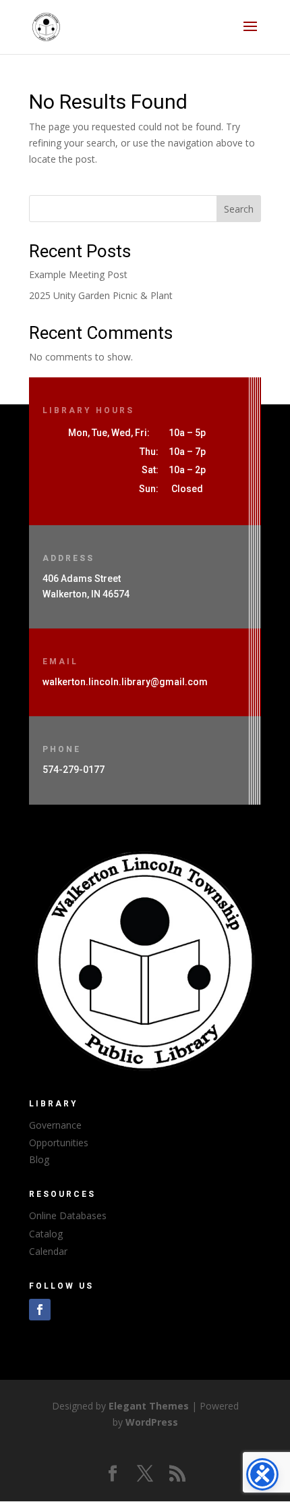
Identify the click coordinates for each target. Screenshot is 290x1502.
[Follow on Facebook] (40, 1309)
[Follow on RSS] (177, 1473)
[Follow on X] (145, 1473)
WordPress (151, 1422)
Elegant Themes (149, 1405)
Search (239, 209)
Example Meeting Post (78, 274)
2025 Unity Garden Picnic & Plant (101, 295)
